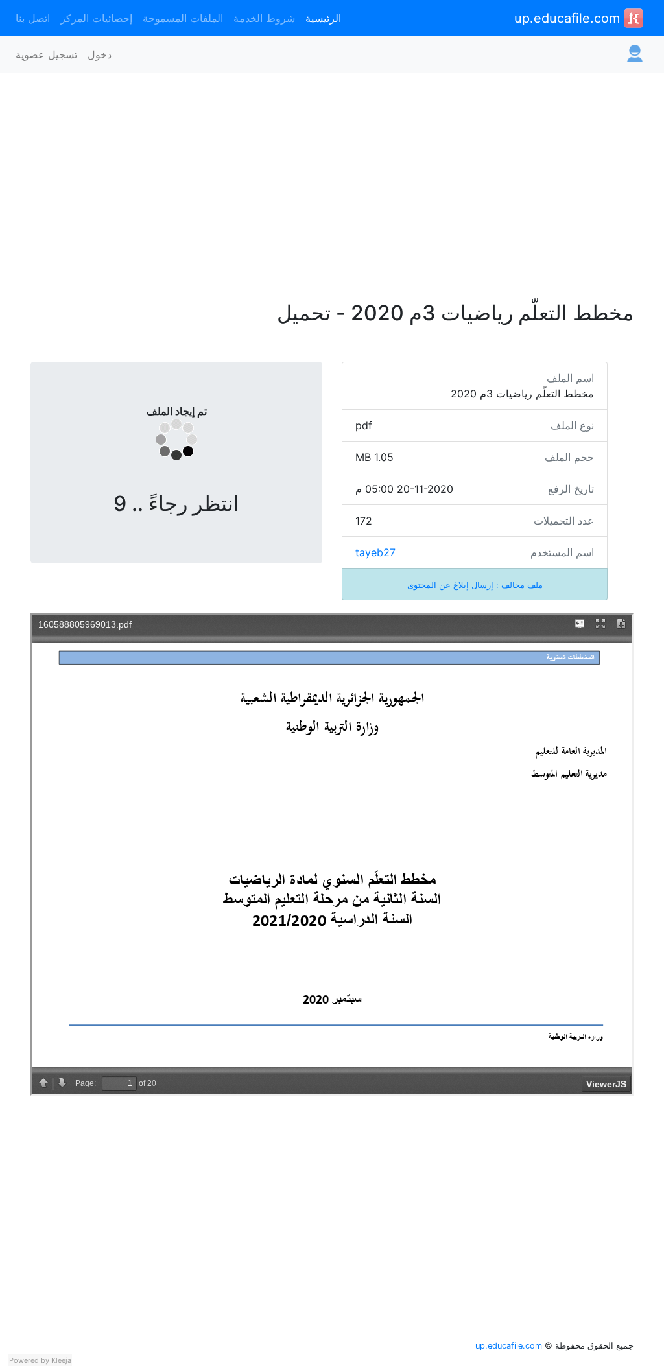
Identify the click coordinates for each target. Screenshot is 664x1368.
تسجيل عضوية (46, 54)
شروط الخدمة (264, 18)
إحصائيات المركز (96, 18)
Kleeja (61, 1360)
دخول (100, 54)
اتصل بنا (33, 18)
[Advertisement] (332, 179)
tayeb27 (375, 552)
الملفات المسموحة (183, 18)
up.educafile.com (569, 18)
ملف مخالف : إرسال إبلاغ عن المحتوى (475, 585)
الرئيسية (323, 18)
